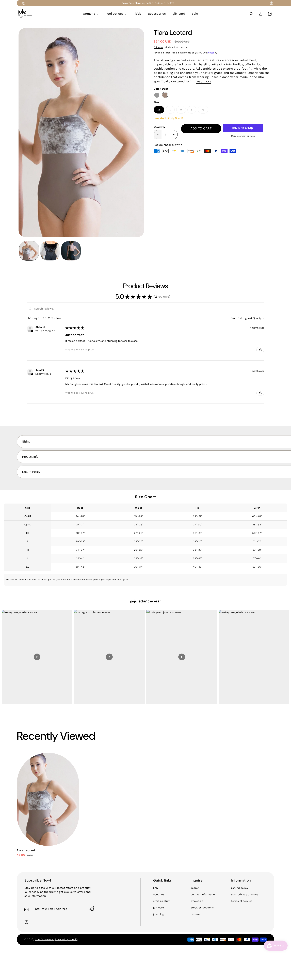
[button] (269, 14)
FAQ (155, 888)
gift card (158, 907)
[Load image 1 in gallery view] (29, 251)
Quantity (159, 127)
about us (159, 894)
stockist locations (202, 907)
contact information (203, 894)
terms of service (242, 901)
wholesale (197, 901)
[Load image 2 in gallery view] (50, 251)
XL (203, 109)
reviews (196, 914)
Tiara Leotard (26, 850)
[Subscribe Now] (91, 909)
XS (158, 109)
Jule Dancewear (44, 939)
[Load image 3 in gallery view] (71, 251)
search (195, 888)
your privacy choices (244, 894)
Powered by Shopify (66, 939)
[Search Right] (251, 14)
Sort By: (236, 318)
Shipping (158, 47)
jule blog (158, 914)
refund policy (239, 888)
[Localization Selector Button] (271, 3)
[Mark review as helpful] (260, 349)
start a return (162, 901)
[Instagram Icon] (23, 3)
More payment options (243, 136)
